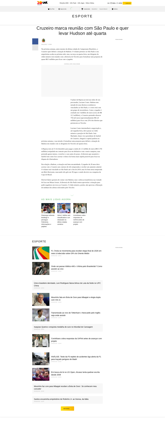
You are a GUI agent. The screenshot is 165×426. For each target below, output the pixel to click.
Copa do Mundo (103, 9)
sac (108, 3)
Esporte (82, 16)
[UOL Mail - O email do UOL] (113, 3)
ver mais (66, 408)
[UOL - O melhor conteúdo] (42, 3)
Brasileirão (94, 9)
